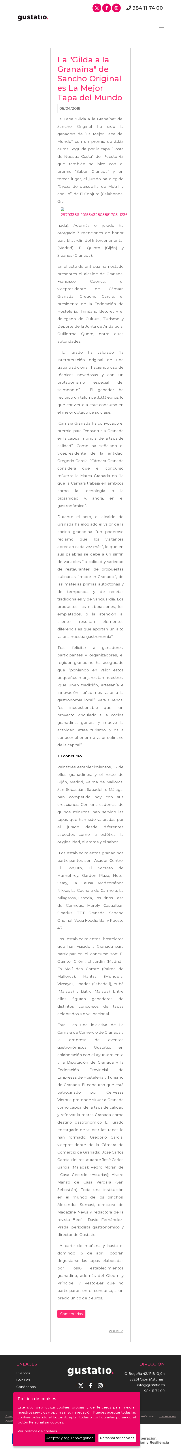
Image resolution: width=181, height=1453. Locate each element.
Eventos (23, 1373)
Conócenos (26, 1387)
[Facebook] (107, 8)
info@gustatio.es (151, 1385)
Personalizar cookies (117, 1438)
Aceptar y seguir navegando (70, 1438)
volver (116, 1331)
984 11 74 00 (147, 8)
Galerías (23, 1380)
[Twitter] (97, 8)
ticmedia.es (167, 1416)
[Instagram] (116, 8)
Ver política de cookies (37, 1431)
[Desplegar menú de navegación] (161, 29)
